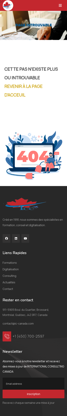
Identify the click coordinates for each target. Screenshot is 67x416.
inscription (33, 394)
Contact (8, 289)
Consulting (9, 276)
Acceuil (7, 35)
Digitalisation (11, 269)
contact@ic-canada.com (18, 323)
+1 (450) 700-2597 (28, 336)
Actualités (9, 282)
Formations (10, 263)
